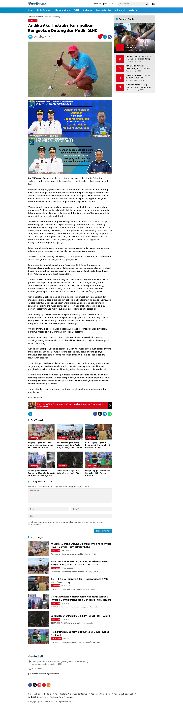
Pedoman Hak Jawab (123, 694)
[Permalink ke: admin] (31, 37)
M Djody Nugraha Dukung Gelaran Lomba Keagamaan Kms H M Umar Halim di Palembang (41, 445)
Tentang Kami (34, 694)
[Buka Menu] (153, 3)
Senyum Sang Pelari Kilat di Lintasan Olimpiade (137, 76)
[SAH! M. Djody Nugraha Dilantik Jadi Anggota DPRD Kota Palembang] (98, 432)
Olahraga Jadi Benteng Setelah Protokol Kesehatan (138, 86)
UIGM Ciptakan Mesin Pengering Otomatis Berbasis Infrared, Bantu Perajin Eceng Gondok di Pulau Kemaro (41, 473)
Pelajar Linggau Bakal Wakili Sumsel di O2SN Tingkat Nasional (97, 473)
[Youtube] (44, 685)
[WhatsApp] (110, 414)
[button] (146, 4)
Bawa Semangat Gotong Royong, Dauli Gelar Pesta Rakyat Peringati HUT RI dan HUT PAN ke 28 (69, 445)
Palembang (33, 20)
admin (36, 36)
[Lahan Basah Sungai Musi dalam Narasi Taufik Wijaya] (70, 460)
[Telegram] (105, 414)
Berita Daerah (92, 466)
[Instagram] (39, 685)
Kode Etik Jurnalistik (37, 697)
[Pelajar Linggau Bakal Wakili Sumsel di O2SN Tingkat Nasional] (98, 460)
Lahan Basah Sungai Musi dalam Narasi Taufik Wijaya (69, 472)
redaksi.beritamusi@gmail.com (45, 673)
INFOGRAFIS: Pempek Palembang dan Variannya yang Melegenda (137, 67)
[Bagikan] (110, 37)
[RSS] (49, 685)
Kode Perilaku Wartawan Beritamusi (71, 694)
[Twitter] (100, 414)
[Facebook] (95, 414)
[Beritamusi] (37, 3)
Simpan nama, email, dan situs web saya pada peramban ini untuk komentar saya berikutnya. (67, 523)
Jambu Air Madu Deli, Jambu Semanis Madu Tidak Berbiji (138, 57)
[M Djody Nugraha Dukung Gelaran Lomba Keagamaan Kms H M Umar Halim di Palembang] (41, 432)
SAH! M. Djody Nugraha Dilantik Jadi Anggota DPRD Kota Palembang (97, 445)
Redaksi (47, 694)
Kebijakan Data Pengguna (61, 697)
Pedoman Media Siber (101, 694)
